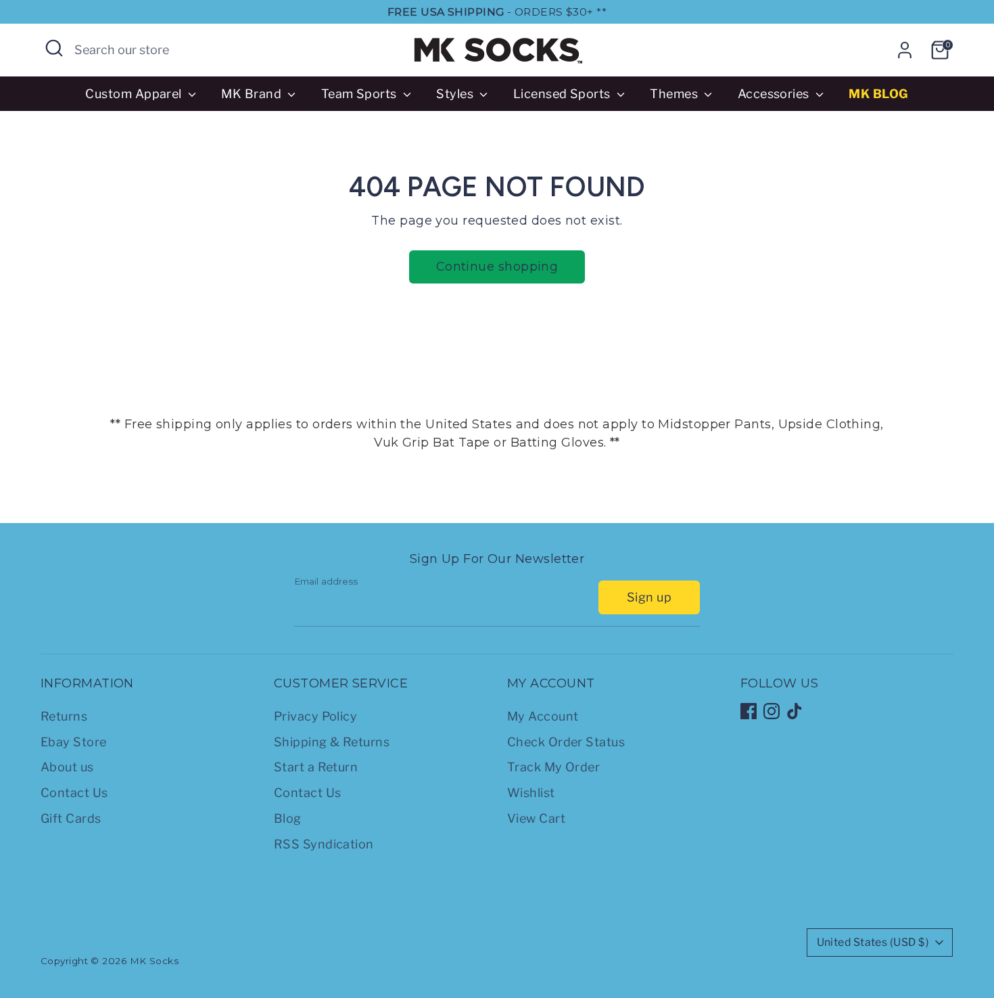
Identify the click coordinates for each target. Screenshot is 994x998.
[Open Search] (54, 48)
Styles (456, 94)
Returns (64, 716)
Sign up (649, 597)
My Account (543, 716)
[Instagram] (771, 711)
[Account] (904, 50)
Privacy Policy (315, 716)
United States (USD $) (873, 942)
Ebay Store (74, 742)
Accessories (775, 94)
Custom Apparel (135, 94)
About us (67, 767)
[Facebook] (748, 711)
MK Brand (252, 94)
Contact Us (74, 793)
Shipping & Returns (331, 742)
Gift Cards (71, 818)
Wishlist (531, 793)
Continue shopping (497, 266)
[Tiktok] (794, 711)
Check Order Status (566, 742)
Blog (288, 818)
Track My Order (553, 767)
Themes (675, 94)
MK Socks (154, 960)
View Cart (536, 818)
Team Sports (360, 94)
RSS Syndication (324, 844)
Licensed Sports (563, 94)
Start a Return (316, 767)
